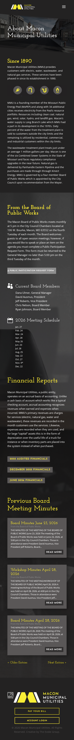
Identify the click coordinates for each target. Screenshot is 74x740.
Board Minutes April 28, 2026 (35, 621)
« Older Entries (17, 662)
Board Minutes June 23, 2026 (34, 523)
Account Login (37, 721)
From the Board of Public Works (26, 526)
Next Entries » (57, 662)
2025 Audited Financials (28, 459)
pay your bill (37, 711)
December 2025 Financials (30, 469)
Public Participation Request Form (32, 271)
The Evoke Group (49, 731)
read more (54, 552)
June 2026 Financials (26, 480)
